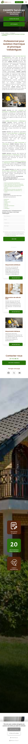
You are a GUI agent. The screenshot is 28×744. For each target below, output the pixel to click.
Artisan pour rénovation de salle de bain (12, 182)
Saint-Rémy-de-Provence (9, 205)
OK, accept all (14, 729)
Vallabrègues (12, 33)
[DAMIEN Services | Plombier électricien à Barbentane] (6, 2)
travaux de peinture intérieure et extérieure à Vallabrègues (14, 162)
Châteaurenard (7, 201)
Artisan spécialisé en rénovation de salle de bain (13, 184)
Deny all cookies (14, 733)
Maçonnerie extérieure (12, 265)
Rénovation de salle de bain (13, 298)
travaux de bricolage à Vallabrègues (14, 170)
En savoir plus (16, 278)
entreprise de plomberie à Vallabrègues (14, 110)
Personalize (14, 737)
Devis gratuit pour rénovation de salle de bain (13, 189)
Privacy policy (15, 740)
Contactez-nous (14, 19)
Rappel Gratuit (19, 2)
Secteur (6, 33)
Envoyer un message (14, 362)
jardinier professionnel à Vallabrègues (15, 121)
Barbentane (6, 199)
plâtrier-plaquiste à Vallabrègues (11, 154)
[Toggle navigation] (26, 2)
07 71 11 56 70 (14, 24)
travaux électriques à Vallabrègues (16, 133)
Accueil (2, 33)
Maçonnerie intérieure (12, 331)
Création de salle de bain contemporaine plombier (14, 185)
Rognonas (6, 204)
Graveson (6, 203)
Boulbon (5, 200)
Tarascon (6, 207)
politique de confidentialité (11, 235)
